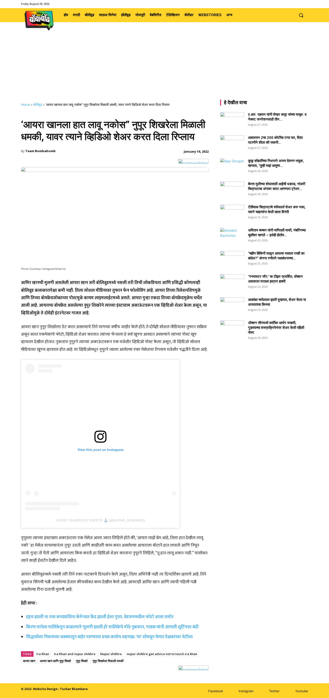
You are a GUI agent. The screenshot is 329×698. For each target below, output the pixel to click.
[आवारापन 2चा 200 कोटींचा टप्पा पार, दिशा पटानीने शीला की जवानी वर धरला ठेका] (232, 143)
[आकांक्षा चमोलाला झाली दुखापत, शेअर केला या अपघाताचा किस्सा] (232, 305)
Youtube (301, 691)
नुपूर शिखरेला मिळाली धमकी (108, 661)
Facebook (215, 691)
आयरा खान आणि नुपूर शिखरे (55, 661)
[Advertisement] (164, 66)
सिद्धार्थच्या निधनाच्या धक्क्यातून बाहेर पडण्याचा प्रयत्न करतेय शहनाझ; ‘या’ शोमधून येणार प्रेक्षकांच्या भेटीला (109, 637)
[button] (301, 15)
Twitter (274, 691)
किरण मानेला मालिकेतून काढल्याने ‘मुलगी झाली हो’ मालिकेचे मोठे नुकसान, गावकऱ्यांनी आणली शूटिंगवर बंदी (112, 627)
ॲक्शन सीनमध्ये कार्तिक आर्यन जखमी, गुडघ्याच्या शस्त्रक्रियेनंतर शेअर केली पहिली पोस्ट (276, 328)
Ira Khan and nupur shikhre (74, 654)
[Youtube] (305, 4)
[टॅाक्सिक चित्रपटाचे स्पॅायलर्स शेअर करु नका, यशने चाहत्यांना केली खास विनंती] (232, 213)
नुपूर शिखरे (82, 661)
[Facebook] (287, 4)
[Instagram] (293, 4)
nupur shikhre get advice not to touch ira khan (162, 654)
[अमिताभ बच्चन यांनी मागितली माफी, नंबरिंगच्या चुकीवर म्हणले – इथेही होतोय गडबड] (232, 236)
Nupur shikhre (111, 654)
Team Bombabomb (40, 151)
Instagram (246, 691)
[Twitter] (299, 4)
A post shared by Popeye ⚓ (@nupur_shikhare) (100, 520)
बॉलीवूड (37, 104)
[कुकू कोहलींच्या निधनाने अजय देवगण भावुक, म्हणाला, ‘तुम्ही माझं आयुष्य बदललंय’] (232, 166)
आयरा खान (29, 661)
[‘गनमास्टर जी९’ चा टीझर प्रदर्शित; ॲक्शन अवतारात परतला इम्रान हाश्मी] (232, 282)
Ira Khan (42, 654)
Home (25, 104)
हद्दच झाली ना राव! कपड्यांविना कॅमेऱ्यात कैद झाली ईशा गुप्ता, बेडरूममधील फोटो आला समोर (99, 617)
